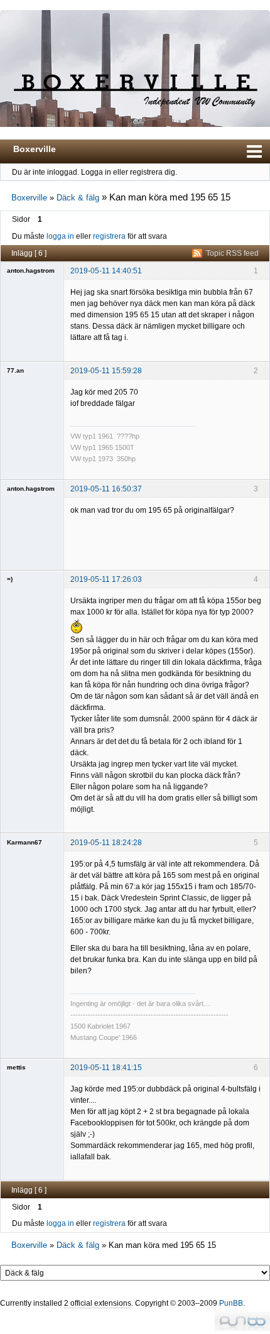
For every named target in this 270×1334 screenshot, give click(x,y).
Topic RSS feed (232, 253)
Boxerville (34, 149)
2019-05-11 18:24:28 (106, 842)
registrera (109, 236)
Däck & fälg (78, 197)
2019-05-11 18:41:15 (106, 1067)
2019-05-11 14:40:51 (106, 270)
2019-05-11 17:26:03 (106, 579)
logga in (60, 236)
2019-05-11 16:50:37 (106, 488)
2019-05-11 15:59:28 (106, 370)
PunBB (231, 1303)
